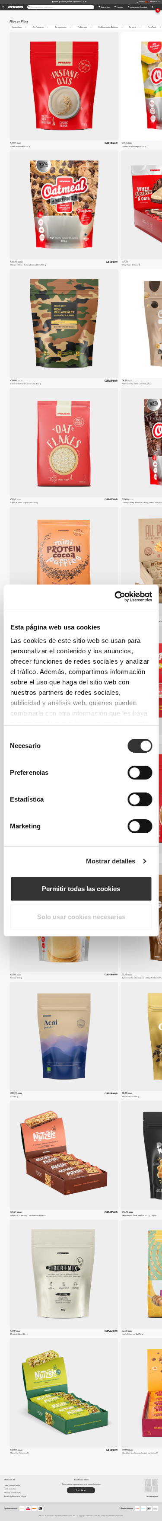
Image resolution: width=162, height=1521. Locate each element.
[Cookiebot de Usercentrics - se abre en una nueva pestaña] (115, 596)
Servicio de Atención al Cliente (15, 1496)
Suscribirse (81, 1490)
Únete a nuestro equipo (12, 1485)
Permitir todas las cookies (81, 888)
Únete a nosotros (10, 1489)
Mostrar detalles (111, 861)
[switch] (139, 773)
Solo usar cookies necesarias (81, 916)
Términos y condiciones (12, 1493)
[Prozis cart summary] (152, 7)
